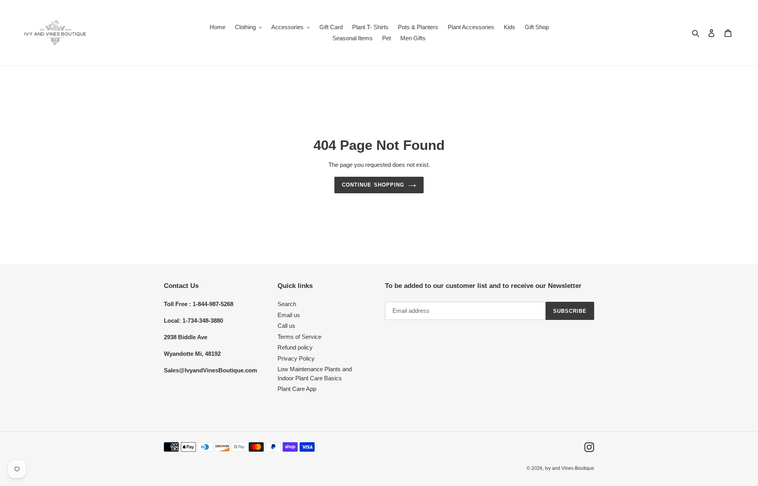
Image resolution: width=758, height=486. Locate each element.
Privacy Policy (296, 358)
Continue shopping (373, 185)
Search (287, 304)
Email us (289, 315)
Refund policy (295, 347)
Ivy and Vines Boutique (569, 468)
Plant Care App (297, 388)
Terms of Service (299, 336)
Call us (286, 325)
